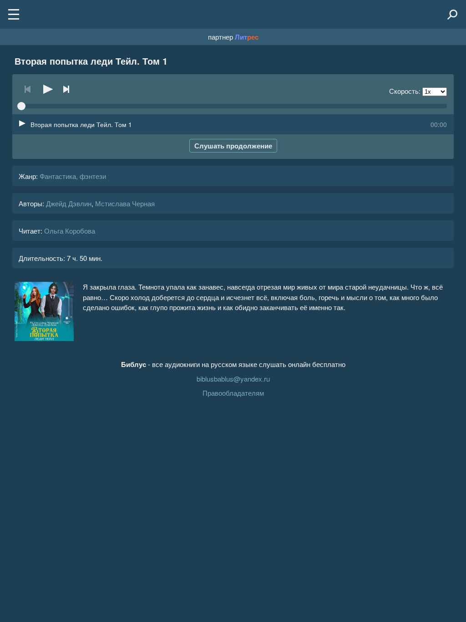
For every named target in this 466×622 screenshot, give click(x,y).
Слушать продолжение (233, 146)
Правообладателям (233, 393)
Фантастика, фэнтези (73, 176)
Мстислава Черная (125, 203)
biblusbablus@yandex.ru (233, 378)
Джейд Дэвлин (68, 203)
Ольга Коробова (69, 230)
